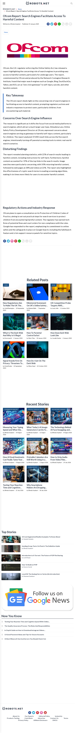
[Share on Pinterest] (55, 24)
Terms (66, 718)
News (6, 32)
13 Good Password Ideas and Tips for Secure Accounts (24, 634)
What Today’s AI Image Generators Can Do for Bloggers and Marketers (37, 429)
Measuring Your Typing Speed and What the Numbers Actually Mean (13, 429)
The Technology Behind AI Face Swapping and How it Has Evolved (60, 429)
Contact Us (54, 718)
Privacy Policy (23, 720)
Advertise (41, 718)
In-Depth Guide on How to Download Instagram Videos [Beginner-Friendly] (24, 630)
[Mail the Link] (66, 24)
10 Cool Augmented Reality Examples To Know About (41, 537)
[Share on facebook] (48, 24)
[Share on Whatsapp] (59, 24)
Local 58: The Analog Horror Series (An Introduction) (41, 574)
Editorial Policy (44, 716)
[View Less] (70, 24)
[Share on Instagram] (12, 241)
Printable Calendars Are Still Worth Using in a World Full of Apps (37, 459)
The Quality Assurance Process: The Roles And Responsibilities (27, 626)
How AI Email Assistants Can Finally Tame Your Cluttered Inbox (13, 459)
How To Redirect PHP (29, 565)
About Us (16, 716)
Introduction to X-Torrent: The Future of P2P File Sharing (42, 555)
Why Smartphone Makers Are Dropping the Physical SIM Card (36, 487)
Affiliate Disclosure (40, 720)
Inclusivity (58, 716)
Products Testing (13, 718)
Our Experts (29, 716)
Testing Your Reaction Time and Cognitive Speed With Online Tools (26, 622)
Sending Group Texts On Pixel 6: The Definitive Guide (41, 546)
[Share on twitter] (51, 24)
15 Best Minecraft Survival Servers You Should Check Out (25, 639)
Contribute (29, 718)
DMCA (55, 720)
